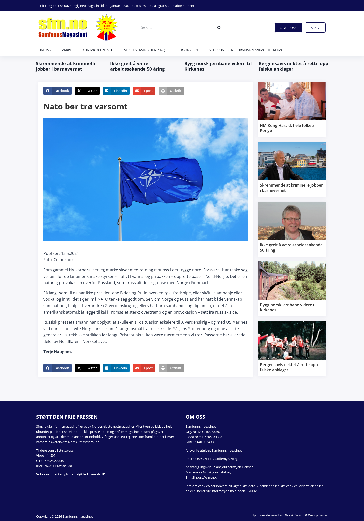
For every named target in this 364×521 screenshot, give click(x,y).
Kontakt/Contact (97, 50)
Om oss (44, 50)
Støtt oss (288, 27)
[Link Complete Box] (292, 109)
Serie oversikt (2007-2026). (145, 50)
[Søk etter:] (182, 27)
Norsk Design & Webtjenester (306, 515)
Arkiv (315, 27)
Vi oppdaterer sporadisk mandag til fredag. (246, 50)
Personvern (187, 50)
